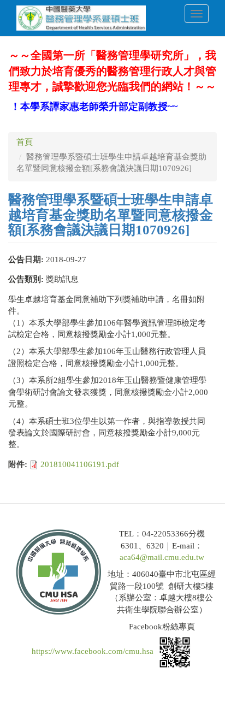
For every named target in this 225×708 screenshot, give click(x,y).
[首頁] (81, 18)
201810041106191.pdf (79, 464)
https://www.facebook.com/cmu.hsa (92, 651)
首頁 (24, 142)
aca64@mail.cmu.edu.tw (162, 557)
